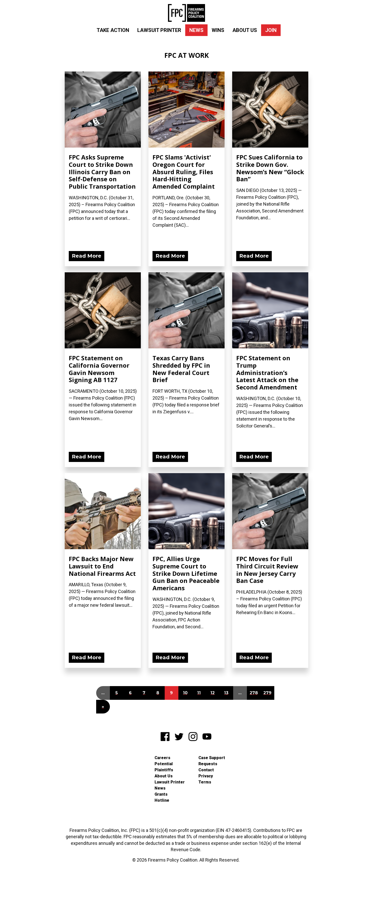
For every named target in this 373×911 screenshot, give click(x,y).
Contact (206, 769)
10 (185, 692)
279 (267, 692)
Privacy (205, 776)
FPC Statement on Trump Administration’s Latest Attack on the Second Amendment (267, 372)
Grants (161, 794)
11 (199, 692)
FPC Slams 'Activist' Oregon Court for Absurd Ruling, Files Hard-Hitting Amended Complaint (183, 171)
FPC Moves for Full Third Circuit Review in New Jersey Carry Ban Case (267, 570)
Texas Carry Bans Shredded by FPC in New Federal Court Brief (181, 369)
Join (271, 30)
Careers (162, 757)
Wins (218, 30)
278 (254, 692)
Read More (86, 256)
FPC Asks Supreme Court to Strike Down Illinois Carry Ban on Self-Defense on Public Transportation (102, 171)
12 (212, 692)
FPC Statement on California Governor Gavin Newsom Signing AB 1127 (99, 369)
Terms (204, 782)
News (196, 30)
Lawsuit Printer (159, 30)
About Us (244, 30)
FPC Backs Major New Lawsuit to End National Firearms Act (102, 566)
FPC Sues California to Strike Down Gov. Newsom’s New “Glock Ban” (270, 168)
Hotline (162, 800)
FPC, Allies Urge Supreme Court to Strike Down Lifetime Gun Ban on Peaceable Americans (185, 573)
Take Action (113, 30)
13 (226, 692)
